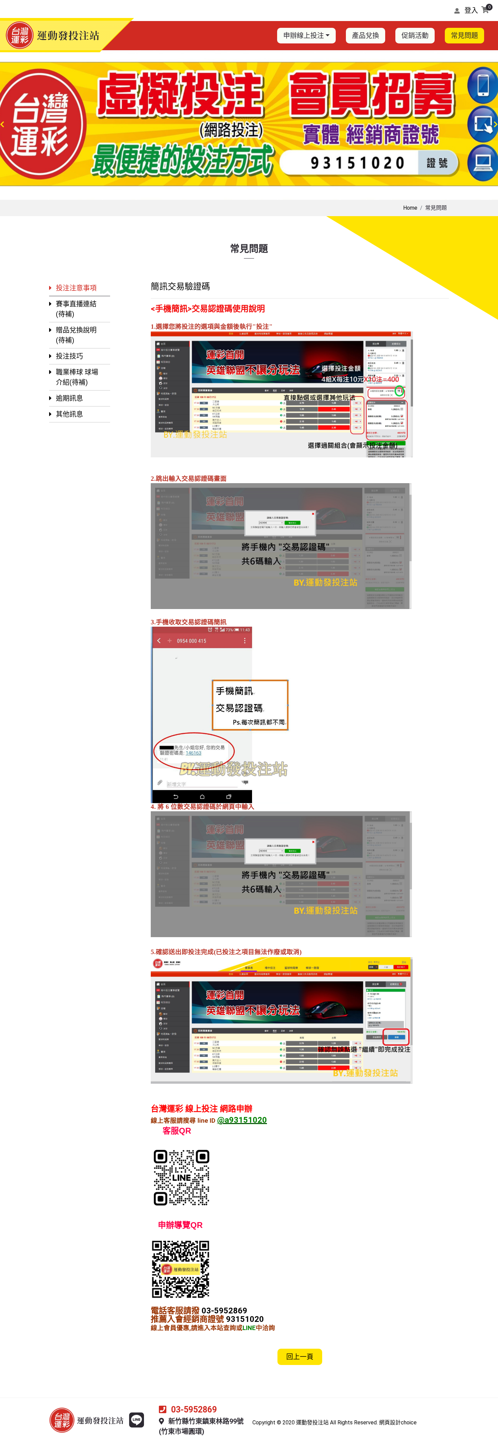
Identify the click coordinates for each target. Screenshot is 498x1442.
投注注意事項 (76, 288)
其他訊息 (69, 414)
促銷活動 (415, 36)
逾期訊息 (69, 398)
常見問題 (464, 36)
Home (410, 208)
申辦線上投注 (303, 36)
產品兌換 (365, 36)
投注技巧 (69, 356)
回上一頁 (299, 1357)
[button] (2, 125)
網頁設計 (390, 1422)
